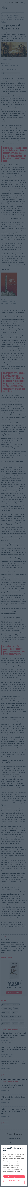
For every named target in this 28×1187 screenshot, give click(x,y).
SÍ (19, 1176)
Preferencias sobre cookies (14, 1181)
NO (8, 1176)
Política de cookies (14, 1171)
